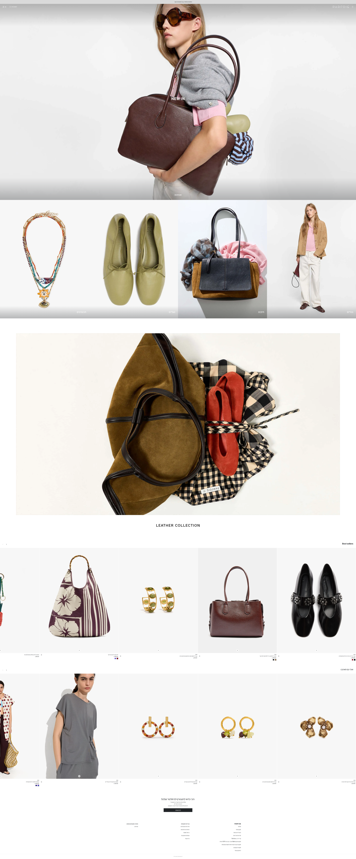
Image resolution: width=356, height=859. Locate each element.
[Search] (191, 7)
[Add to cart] (316, 650)
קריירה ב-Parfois (236, 838)
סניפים (136, 826)
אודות (239, 826)
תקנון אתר (238, 829)
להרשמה (178, 810)
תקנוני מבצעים (237, 847)
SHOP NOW (178, 195)
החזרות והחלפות (185, 829)
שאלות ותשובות (185, 835)
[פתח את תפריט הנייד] (352, 7)
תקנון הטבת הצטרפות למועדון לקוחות (231, 844)
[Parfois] (341, 7)
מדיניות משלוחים (185, 826)
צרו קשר (187, 838)
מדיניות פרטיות (237, 835)
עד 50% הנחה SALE (178, 2)
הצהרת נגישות (237, 832)
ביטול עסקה (186, 832)
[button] (279, 656)
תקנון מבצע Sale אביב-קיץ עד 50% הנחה (230, 841)
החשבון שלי (238, 850)
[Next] (6, 544)
